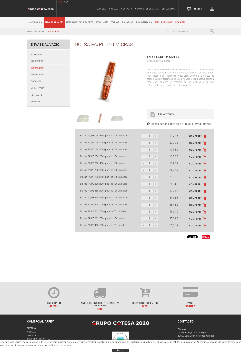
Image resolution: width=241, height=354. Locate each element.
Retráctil (36, 94)
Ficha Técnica (166, 114)
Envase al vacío (35, 31)
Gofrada (36, 101)
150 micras (53, 31)
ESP (60, 2)
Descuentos (168, 8)
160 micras (37, 74)
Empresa (101, 8)
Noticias (113, 8)
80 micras (36, 54)
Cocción (36, 81)
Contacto (126, 8)
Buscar (212, 31)
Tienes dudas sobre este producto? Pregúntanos (180, 124)
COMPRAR (195, 136)
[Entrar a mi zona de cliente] (212, 9)
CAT (66, 2)
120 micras (37, 61)
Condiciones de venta (147, 8)
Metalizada (37, 88)
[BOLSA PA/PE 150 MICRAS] (107, 81)
